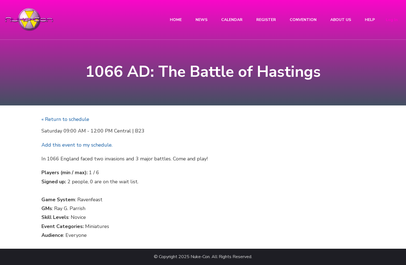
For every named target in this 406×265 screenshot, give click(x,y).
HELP (370, 19)
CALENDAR (231, 19)
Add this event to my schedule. (76, 145)
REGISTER (266, 19)
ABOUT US (340, 19)
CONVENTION (303, 19)
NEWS (201, 19)
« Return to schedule (65, 119)
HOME (176, 19)
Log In (392, 19)
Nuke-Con (200, 256)
